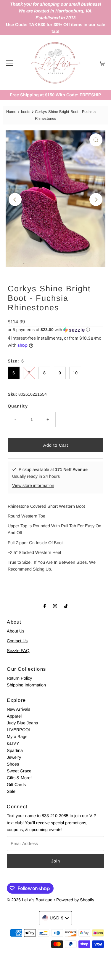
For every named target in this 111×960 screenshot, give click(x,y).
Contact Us (17, 640)
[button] (55, 330)
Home (11, 111)
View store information (33, 485)
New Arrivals (18, 709)
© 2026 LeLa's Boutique (29, 899)
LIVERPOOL (19, 729)
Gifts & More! (19, 777)
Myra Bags (17, 736)
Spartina (15, 750)
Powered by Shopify (75, 899)
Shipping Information (26, 685)
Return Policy (19, 678)
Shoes (13, 764)
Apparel (14, 716)
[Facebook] (45, 606)
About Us (15, 631)
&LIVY (13, 743)
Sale (11, 791)
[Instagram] (55, 606)
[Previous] (15, 199)
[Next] (95, 199)
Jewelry (14, 757)
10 (75, 372)
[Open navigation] (9, 63)
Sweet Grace (19, 771)
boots (25, 111)
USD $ (57, 918)
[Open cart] (102, 63)
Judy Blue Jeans (22, 723)
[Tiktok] (65, 606)
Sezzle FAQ (18, 650)
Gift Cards (16, 784)
